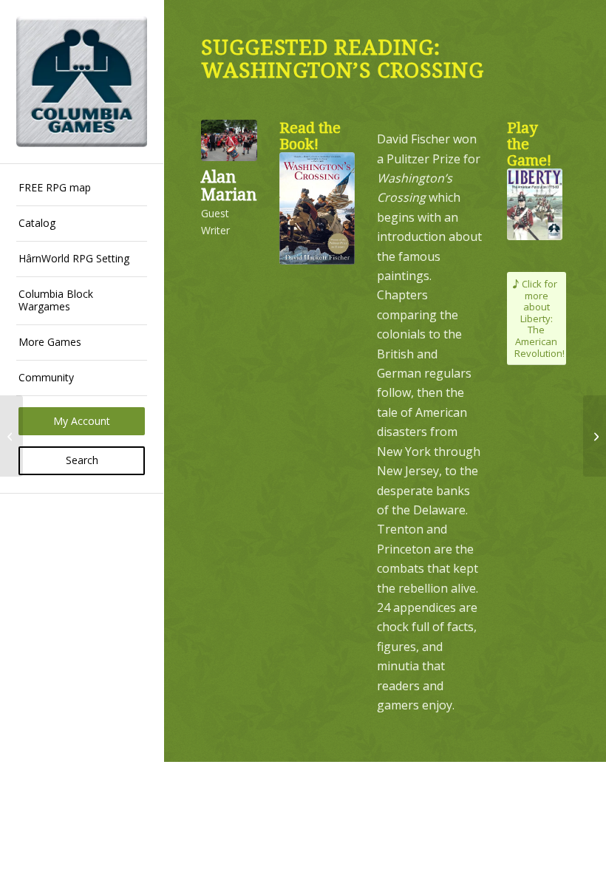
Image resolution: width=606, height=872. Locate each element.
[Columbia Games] (81, 81)
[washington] (317, 208)
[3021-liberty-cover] (535, 204)
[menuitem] (81, 188)
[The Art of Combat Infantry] (594, 436)
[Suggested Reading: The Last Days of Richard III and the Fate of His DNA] (11, 436)
